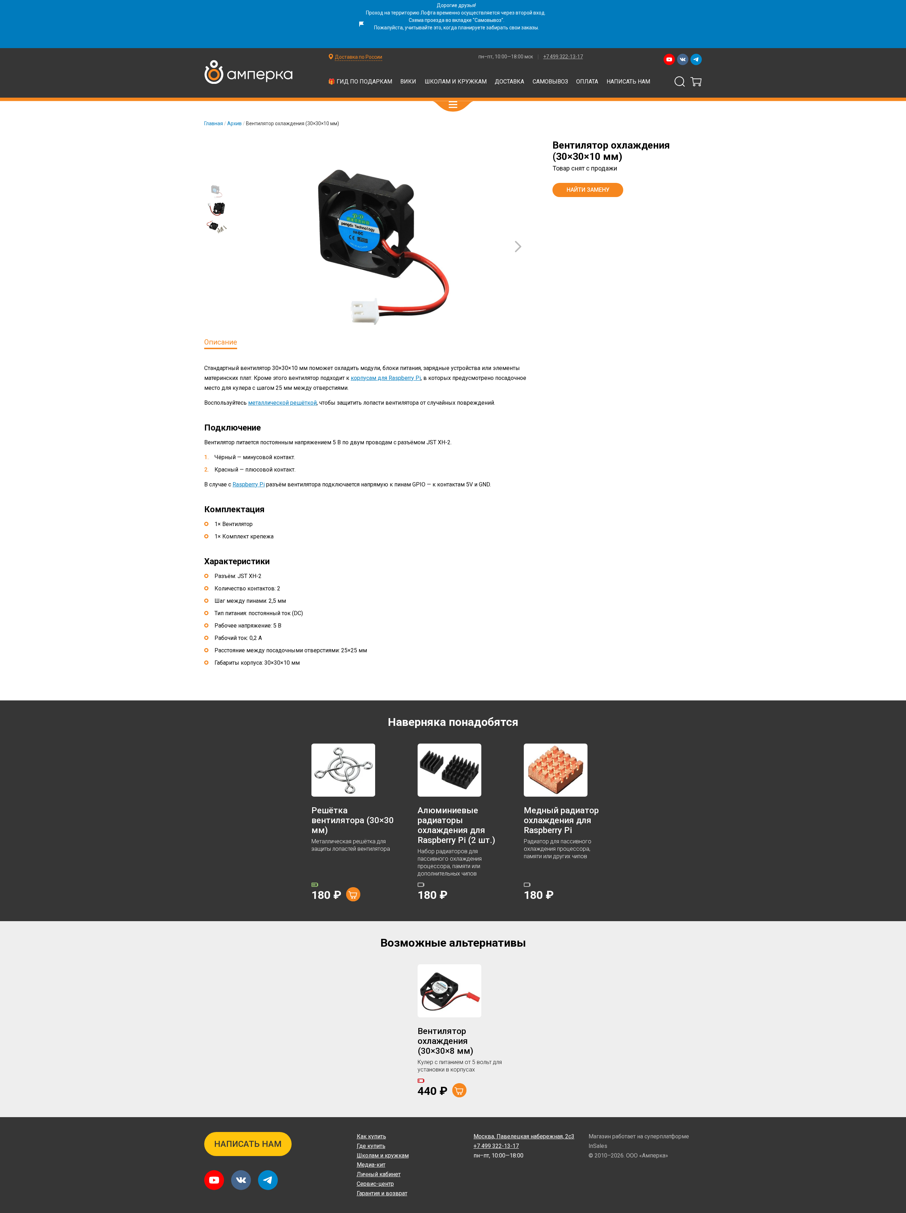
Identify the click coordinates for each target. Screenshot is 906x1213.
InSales (598, 1146)
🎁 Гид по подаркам (360, 81)
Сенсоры (476, 73)
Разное (628, 90)
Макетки (614, 73)
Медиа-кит (371, 1164)
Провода (375, 90)
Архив (234, 123)
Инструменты (508, 90)
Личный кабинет (379, 1174)
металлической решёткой (282, 402)
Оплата (587, 81)
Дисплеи (518, 73)
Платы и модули (423, 73)
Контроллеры (364, 73)
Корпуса (589, 90)
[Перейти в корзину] (696, 82)
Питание (460, 90)
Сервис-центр (375, 1183)
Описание (220, 342)
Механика (417, 90)
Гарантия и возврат (382, 1193)
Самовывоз (550, 81)
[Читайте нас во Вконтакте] (682, 59)
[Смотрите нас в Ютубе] (669, 59)
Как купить (371, 1136)
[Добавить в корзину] (353, 894)
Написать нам (628, 81)
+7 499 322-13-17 (563, 56)
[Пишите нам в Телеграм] (696, 59)
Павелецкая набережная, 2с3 (524, 1136)
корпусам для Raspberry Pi (386, 378)
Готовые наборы (304, 73)
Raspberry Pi (249, 484)
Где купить (371, 1146)
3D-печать (282, 90)
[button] (453, 104)
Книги (553, 90)
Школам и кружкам (456, 81)
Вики (408, 81)
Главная (213, 123)
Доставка (509, 81)
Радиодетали (566, 73)
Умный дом (329, 90)
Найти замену (588, 189)
